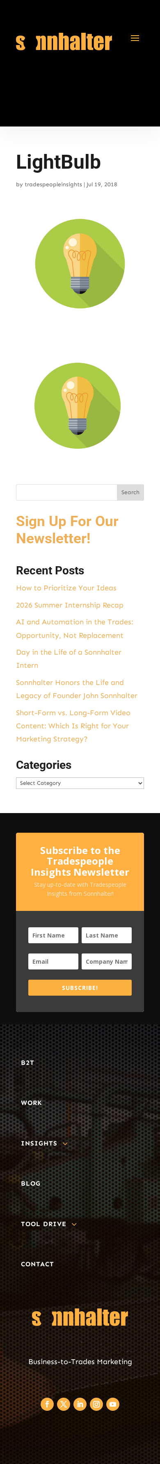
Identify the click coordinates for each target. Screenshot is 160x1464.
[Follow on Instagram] (96, 1404)
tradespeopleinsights (53, 184)
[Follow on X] (63, 1404)
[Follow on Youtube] (112, 1404)
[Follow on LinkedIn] (80, 1404)
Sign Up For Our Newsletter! (67, 530)
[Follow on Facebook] (47, 1404)
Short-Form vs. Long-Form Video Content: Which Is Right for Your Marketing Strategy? (73, 726)
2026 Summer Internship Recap (69, 605)
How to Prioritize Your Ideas (66, 587)
